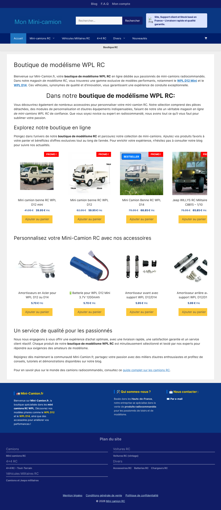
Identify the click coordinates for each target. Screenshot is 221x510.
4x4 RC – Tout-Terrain (19, 468)
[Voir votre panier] (206, 38)
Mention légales (72, 495)
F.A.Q (105, 4)
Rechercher (132, 20)
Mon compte (121, 4)
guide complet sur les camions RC (146, 370)
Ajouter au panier (37, 219)
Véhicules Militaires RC (76, 38)
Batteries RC (141, 468)
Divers (117, 38)
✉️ (174, 398)
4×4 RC (101, 38)
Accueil (18, 38)
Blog (94, 4)
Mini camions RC (16, 455)
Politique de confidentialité (142, 495)
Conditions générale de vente (104, 495)
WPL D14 (24, 416)
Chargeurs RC (159, 468)
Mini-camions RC (40, 38)
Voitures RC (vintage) (125, 455)
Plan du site (110, 439)
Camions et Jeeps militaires (22, 480)
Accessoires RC (122, 468)
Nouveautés (139, 38)
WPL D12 (49, 412)
